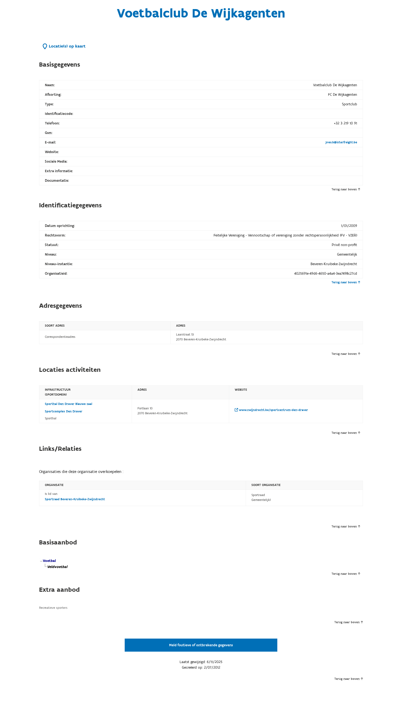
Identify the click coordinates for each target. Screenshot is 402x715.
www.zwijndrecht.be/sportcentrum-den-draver (273, 410)
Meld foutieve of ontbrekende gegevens (201, 645)
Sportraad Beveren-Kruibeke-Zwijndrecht (75, 499)
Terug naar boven (344, 189)
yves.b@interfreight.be (341, 142)
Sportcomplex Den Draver (63, 411)
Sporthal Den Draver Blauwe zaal (68, 404)
